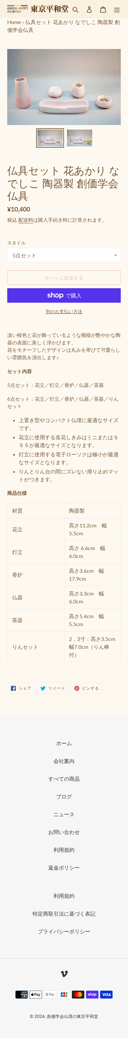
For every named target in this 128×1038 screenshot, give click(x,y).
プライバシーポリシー (64, 931)
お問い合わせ (64, 832)
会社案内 (64, 761)
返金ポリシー (64, 867)
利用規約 (64, 850)
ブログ (64, 796)
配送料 (25, 220)
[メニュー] (117, 9)
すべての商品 (64, 778)
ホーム (64, 743)
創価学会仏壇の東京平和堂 (72, 1016)
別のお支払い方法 (64, 311)
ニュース (64, 814)
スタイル (16, 242)
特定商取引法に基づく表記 (64, 913)
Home (14, 22)
